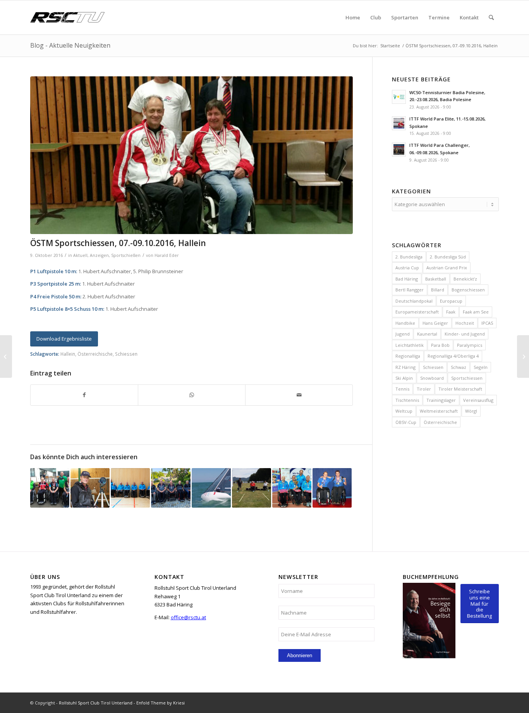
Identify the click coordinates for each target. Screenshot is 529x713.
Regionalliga (407, 356)
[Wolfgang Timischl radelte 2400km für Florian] (523, 356)
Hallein (67, 354)
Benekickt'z (465, 279)
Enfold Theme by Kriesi (160, 703)
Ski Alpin (404, 378)
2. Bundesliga (409, 257)
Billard (437, 290)
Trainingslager (441, 400)
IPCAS (487, 323)
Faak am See (476, 312)
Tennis (402, 389)
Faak (450, 312)
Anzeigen (99, 255)
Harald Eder (167, 255)
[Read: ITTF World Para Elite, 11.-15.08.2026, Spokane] (399, 123)
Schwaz (458, 367)
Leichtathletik (409, 345)
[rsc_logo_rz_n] (67, 17)
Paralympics (469, 345)
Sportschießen (126, 255)
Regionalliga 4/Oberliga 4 (453, 356)
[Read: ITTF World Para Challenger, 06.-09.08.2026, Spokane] (399, 150)
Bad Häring (406, 279)
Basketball (435, 279)
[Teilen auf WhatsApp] (191, 395)
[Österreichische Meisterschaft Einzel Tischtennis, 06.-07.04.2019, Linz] (49, 487)
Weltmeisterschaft (439, 411)
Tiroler (424, 389)
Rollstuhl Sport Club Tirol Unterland (95, 703)
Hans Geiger (435, 323)
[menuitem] (352, 17)
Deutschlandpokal (414, 301)
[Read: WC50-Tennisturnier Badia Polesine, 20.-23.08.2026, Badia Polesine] (399, 97)
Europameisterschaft (417, 312)
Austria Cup (407, 267)
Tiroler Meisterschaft (460, 389)
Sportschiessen (467, 378)
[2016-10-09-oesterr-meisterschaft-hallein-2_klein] (191, 155)
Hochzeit (464, 323)
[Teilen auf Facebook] (84, 395)
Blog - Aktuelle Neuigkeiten (70, 45)
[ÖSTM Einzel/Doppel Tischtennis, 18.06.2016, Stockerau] (332, 487)
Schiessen (126, 354)
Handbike (405, 323)
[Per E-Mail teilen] (299, 395)
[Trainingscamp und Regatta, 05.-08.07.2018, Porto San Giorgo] (211, 487)
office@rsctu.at (188, 617)
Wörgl (471, 411)
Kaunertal (427, 334)
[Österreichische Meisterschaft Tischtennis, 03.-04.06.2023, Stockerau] (170, 487)
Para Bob (440, 345)
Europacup (451, 301)
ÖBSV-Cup (405, 422)
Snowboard (432, 378)
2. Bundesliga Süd (448, 257)
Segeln (481, 367)
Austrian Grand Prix (446, 267)
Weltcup (403, 411)
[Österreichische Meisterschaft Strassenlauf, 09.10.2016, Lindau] (6, 356)
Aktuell (80, 255)
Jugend (402, 334)
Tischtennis (407, 400)
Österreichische (95, 354)
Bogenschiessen (468, 290)
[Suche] (491, 17)
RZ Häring (405, 367)
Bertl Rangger (409, 290)
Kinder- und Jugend (465, 334)
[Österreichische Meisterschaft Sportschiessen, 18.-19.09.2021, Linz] (90, 487)
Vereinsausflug (478, 400)
